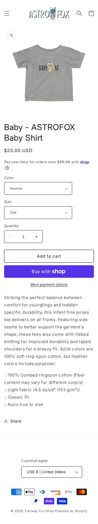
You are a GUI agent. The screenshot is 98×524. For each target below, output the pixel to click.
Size (8, 201)
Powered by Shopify (71, 511)
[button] (7, 13)
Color (9, 177)
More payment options (49, 284)
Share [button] (16, 421)
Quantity (11, 226)
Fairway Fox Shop (39, 511)
